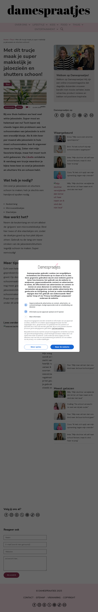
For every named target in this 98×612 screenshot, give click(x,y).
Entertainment (45, 29)
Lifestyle (38, 24)
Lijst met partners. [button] (58, 328)
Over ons (21, 24)
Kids (52, 24)
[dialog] (49, 306)
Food (64, 24)
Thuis (76, 24)
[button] (49, 316)
